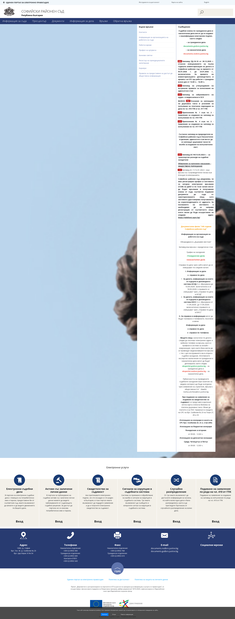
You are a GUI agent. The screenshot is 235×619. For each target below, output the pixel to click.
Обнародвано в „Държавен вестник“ (195, 242)
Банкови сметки (145, 55)
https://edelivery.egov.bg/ (189, 217)
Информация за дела (82, 21)
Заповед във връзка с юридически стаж (196, 247)
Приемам (104, 614)
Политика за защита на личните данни (151, 579)
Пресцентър (39, 21)
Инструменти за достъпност (149, 2)
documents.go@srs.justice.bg (164, 551)
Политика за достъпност (119, 579)
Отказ (114, 614)
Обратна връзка (122, 21)
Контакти (143, 32)
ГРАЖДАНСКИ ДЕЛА (196, 256)
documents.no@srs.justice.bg (195, 54)
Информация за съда (14, 21)
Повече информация (127, 614)
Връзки (103, 21)
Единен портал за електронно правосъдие (27, 2)
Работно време (145, 45)
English (206, 2)
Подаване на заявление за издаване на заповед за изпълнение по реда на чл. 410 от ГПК (215, 498)
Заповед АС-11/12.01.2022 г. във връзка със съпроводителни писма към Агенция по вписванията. (195, 172)
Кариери (142, 68)
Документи (58, 21)
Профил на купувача (147, 50)
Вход (19, 521)
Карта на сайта (177, 2)
